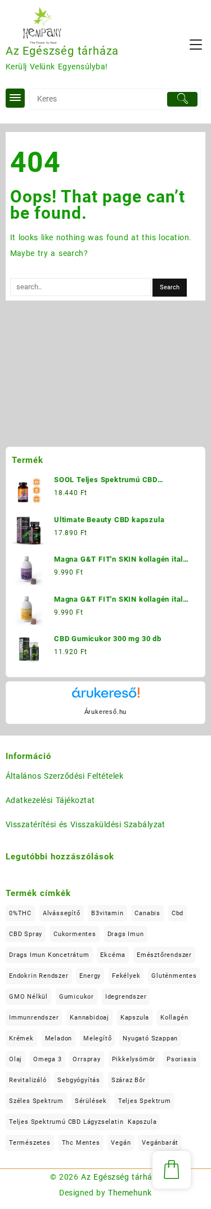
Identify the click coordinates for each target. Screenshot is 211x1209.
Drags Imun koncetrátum (49, 955)
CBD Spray (25, 934)
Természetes (30, 1142)
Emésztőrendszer (164, 955)
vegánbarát (160, 1142)
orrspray (86, 1059)
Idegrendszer (126, 996)
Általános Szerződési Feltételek (64, 775)
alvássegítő (61, 913)
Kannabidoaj (89, 1017)
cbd (177, 913)
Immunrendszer (34, 1017)
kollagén (174, 1017)
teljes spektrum (144, 1101)
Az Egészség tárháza (62, 51)
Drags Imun (125, 934)
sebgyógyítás (78, 1080)
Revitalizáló (28, 1080)
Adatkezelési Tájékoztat (50, 800)
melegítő (97, 1038)
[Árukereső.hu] (106, 696)
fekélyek (126, 975)
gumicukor (76, 996)
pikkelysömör (134, 1059)
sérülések (91, 1101)
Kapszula (134, 1017)
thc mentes (81, 1142)
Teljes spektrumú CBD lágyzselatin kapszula (82, 1122)
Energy (90, 975)
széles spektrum (36, 1101)
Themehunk (129, 1192)
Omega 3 (47, 1059)
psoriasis (182, 1059)
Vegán (121, 1142)
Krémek (21, 1038)
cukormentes (74, 934)
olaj (15, 1059)
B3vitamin (107, 913)
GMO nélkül (28, 996)
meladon (59, 1038)
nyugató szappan (150, 1038)
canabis (147, 913)
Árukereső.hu (105, 711)
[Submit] (182, 99)
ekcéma (112, 955)
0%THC (20, 913)
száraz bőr (128, 1080)
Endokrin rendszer (39, 975)
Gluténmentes (174, 975)
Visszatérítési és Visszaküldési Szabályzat (85, 824)
